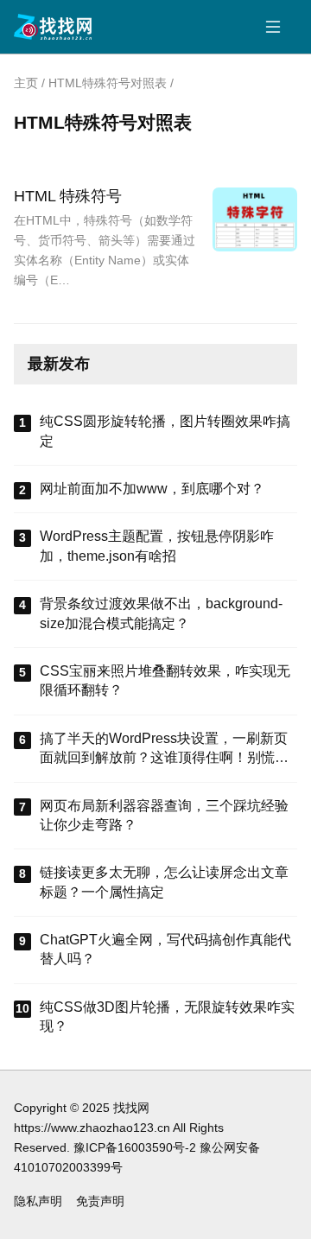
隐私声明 (38, 1201)
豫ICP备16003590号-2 (134, 1147)
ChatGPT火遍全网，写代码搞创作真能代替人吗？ (165, 949)
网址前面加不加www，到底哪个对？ (152, 488)
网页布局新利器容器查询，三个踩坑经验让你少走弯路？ (164, 815)
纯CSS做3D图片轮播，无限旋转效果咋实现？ (167, 1016)
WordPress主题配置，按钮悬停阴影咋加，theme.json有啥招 (157, 545)
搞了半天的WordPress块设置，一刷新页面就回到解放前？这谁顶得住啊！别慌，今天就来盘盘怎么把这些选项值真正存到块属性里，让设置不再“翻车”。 (164, 749)
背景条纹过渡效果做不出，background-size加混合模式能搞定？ (161, 613)
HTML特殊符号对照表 (107, 83)
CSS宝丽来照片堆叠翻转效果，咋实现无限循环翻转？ (165, 680)
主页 (26, 83)
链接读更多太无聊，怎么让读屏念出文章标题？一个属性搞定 (164, 882)
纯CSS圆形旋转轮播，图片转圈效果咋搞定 (165, 431)
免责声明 (100, 1201)
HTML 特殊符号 (68, 196)
